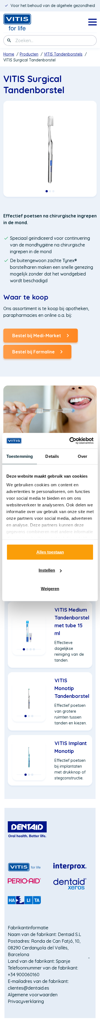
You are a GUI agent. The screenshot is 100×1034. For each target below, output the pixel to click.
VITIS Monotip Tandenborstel (71, 688)
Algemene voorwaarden (33, 994)
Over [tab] (82, 456)
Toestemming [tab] (19, 456)
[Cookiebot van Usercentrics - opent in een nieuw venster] (71, 440)
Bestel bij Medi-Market (36, 338)
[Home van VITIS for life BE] (25, 22)
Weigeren (50, 588)
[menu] (92, 22)
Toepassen (9, 40)
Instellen (47, 570)
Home (8, 54)
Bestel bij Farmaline (33, 354)
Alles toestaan (50, 551)
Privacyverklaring (26, 1001)
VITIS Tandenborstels (63, 54)
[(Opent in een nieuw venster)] (27, 829)
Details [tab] (52, 456)
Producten (29, 54)
